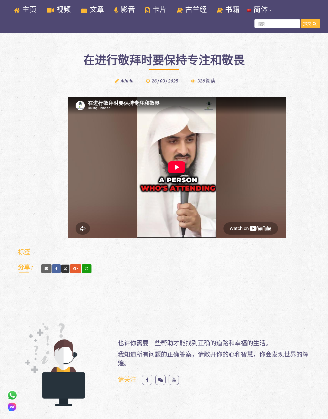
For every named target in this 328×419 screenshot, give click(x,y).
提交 (307, 23)
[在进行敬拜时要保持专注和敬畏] (46, 268)
